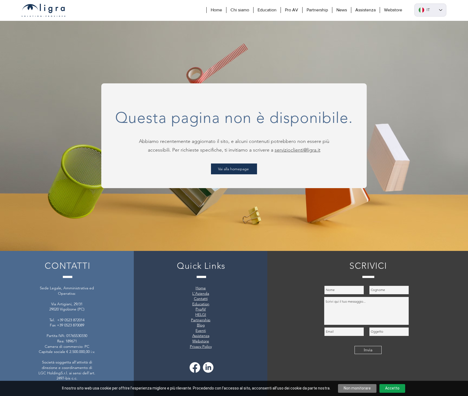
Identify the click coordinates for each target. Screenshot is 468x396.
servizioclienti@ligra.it (297, 150)
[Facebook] (195, 367)
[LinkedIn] (208, 367)
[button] (239, 10)
